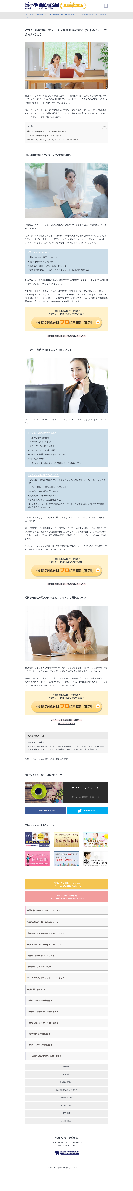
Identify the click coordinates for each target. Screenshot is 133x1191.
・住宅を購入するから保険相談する (42, 1022)
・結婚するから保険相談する (40, 1000)
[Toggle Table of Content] (103, 126)
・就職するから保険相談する (40, 1044)
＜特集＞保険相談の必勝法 (55, 15)
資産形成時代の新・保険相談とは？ (42, 922)
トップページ (31, 15)
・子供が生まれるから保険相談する (42, 1011)
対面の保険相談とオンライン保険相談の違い (46, 131)
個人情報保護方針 (66, 1082)
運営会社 (66, 1066)
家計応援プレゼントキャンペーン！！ (43, 910)
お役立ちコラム (41, 15)
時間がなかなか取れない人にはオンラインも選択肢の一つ (52, 139)
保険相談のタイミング (37, 989)
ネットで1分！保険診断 (66, 897)
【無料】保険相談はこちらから (66, 884)
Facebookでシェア (47, 810)
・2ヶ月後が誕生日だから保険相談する (44, 1055)
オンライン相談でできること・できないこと (46, 135)
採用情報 (66, 1113)
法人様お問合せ (66, 1121)
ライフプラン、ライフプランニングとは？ (45, 977)
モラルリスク (35, 499)
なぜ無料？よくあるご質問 (39, 966)
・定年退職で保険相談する (39, 1033)
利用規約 (66, 1074)
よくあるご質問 (66, 1105)
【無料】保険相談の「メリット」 (41, 955)
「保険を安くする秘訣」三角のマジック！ (45, 933)
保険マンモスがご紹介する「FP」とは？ (45, 944)
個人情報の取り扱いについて (67, 1090)
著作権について (66, 1097)
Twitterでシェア (90, 810)
